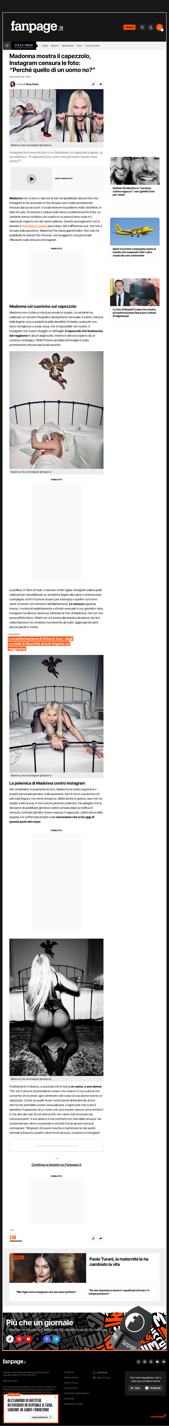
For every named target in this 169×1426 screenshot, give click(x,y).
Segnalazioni (71, 1377)
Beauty (55, 45)
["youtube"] (28, 1339)
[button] (100, 84)
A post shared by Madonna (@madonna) (56, 1145)
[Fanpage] (14, 1361)
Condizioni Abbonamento (77, 1393)
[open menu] (7, 46)
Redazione (69, 1398)
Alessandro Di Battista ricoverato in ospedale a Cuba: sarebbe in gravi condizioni (30, 1405)
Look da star (92, 45)
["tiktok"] (10, 1339)
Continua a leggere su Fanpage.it (56, 1165)
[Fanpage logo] (33, 27)
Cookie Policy (71, 1388)
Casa (79, 45)
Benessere (67, 45)
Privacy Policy (71, 1383)
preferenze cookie (73, 1404)
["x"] (37, 1339)
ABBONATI (129, 27)
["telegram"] (56, 1339)
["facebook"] (47, 1339)
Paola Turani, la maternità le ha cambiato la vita (118, 1261)
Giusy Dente (32, 84)
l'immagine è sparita (34, 226)
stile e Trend (24, 45)
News (12, 1230)
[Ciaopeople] (158, 1417)
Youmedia (69, 1372)
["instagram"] (19, 1339)
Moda (45, 45)
